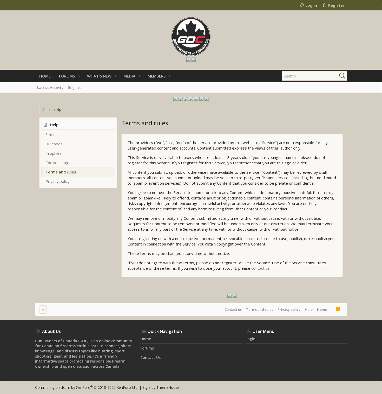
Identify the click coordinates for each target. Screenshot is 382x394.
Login (250, 338)
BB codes (54, 143)
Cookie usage (57, 162)
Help (309, 309)
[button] (79, 76)
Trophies (53, 153)
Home (322, 309)
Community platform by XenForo (86, 387)
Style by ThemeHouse (160, 387)
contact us (260, 268)
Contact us (233, 309)
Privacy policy (57, 181)
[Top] (331, 309)
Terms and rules (60, 172)
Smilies (51, 134)
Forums (147, 348)
